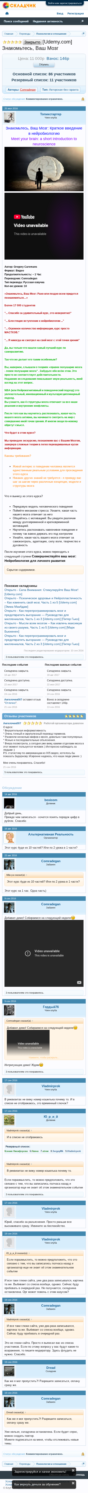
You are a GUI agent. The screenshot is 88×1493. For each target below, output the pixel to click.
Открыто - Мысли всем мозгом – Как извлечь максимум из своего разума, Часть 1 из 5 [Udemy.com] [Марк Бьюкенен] (43, 627)
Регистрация (75, 13)
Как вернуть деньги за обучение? (37, 1484)
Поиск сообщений (16, 21)
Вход (60, 13)
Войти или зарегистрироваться (65, 3)
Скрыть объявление (73, 1470)
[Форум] (7, 13)
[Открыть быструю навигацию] (83, 33)
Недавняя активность (48, 21)
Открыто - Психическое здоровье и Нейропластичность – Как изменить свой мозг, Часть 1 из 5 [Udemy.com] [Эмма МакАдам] (43, 602)
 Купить (44, 64)
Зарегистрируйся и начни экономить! (40, 1471)
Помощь (79, 1474)
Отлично (10, 703)
